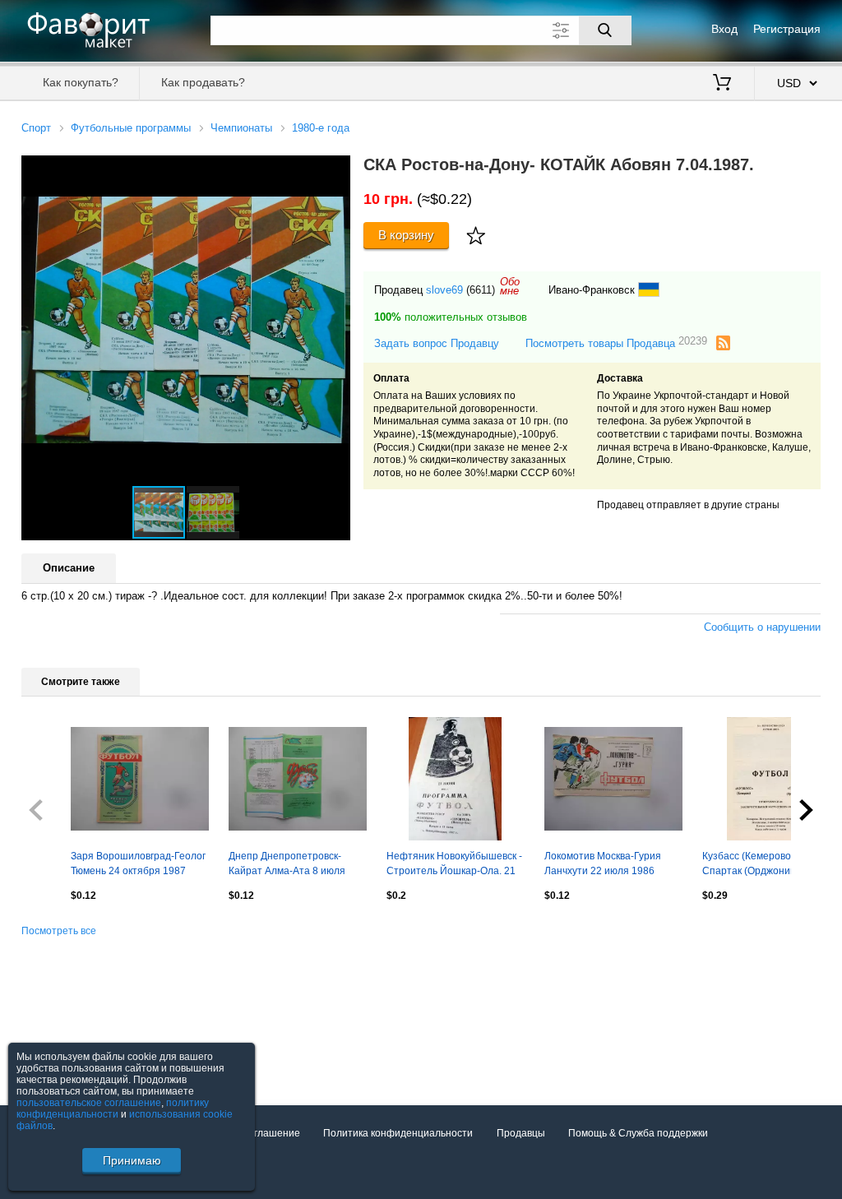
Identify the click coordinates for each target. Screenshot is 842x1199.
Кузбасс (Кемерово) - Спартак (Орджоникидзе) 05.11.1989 (761, 865)
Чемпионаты (241, 128)
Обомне (510, 286)
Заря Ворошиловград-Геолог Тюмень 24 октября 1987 (138, 863)
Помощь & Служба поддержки (638, 1133)
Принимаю (132, 1160)
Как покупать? (80, 82)
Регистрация (787, 28)
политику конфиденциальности (112, 1108)
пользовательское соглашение (88, 1103)
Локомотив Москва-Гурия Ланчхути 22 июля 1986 (602, 863)
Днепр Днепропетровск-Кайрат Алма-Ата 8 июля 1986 (287, 865)
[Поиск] (605, 30)
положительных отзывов (450, 317)
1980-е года (320, 128)
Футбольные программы (131, 128)
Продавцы (521, 1133)
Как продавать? (203, 82)
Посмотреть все (58, 931)
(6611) (480, 290)
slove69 (444, 290)
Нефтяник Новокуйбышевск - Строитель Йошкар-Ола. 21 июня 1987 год (454, 865)
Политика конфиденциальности (398, 1133)
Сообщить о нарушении (762, 627)
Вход (724, 28)
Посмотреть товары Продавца (616, 343)
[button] (335, 170)
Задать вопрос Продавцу (436, 343)
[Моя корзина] (722, 84)
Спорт (36, 128)
